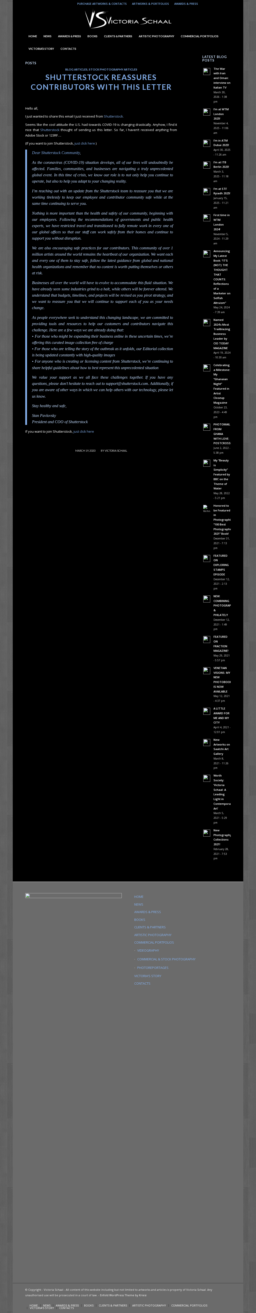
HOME (139, 896)
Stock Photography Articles (113, 69)
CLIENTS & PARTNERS (150, 927)
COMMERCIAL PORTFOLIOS (154, 942)
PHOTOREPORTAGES (152, 967)
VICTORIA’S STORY (147, 976)
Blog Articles (76, 69)
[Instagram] (204, 4)
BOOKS (139, 919)
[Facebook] (227, 4)
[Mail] (219, 4)
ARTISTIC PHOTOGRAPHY (153, 935)
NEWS (138, 904)
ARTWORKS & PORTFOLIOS (150, 4)
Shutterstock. (114, 116)
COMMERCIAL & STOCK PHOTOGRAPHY (166, 959)
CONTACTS (142, 983)
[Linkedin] (212, 4)
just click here (85, 143)
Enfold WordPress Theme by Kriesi (123, 1295)
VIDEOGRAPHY (148, 950)
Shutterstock (50, 130)
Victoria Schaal (116, 450)
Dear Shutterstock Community (56, 153)
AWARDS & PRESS (186, 4)
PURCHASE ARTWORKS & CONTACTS (102, 4)
